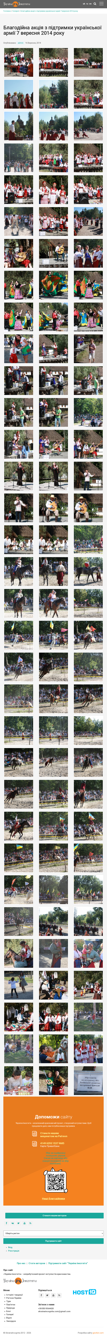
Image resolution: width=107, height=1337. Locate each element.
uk (84, 4)
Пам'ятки (10, 1305)
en (90, 4)
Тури (8, 1301)
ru (87, 4)
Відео (9, 1318)
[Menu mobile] (101, 4)
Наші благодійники (53, 1198)
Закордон (11, 1321)
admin (20, 43)
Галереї (9, 1314)
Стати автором (37, 1263)
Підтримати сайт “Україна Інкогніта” (68, 1263)
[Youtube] (53, 1295)
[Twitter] (47, 1295)
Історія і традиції (14, 1295)
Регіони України (13, 1298)
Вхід (10, 1247)
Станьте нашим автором (54, 1215)
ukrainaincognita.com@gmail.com (54, 1311)
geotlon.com (98, 1333)
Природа (10, 1308)
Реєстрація (13, 1251)
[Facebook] (41, 1295)
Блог (8, 1311)
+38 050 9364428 (46, 1308)
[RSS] (59, 1295)
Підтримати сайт (53, 1241)
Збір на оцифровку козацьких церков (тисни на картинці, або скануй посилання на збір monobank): (55, 1158)
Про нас (21, 1263)
